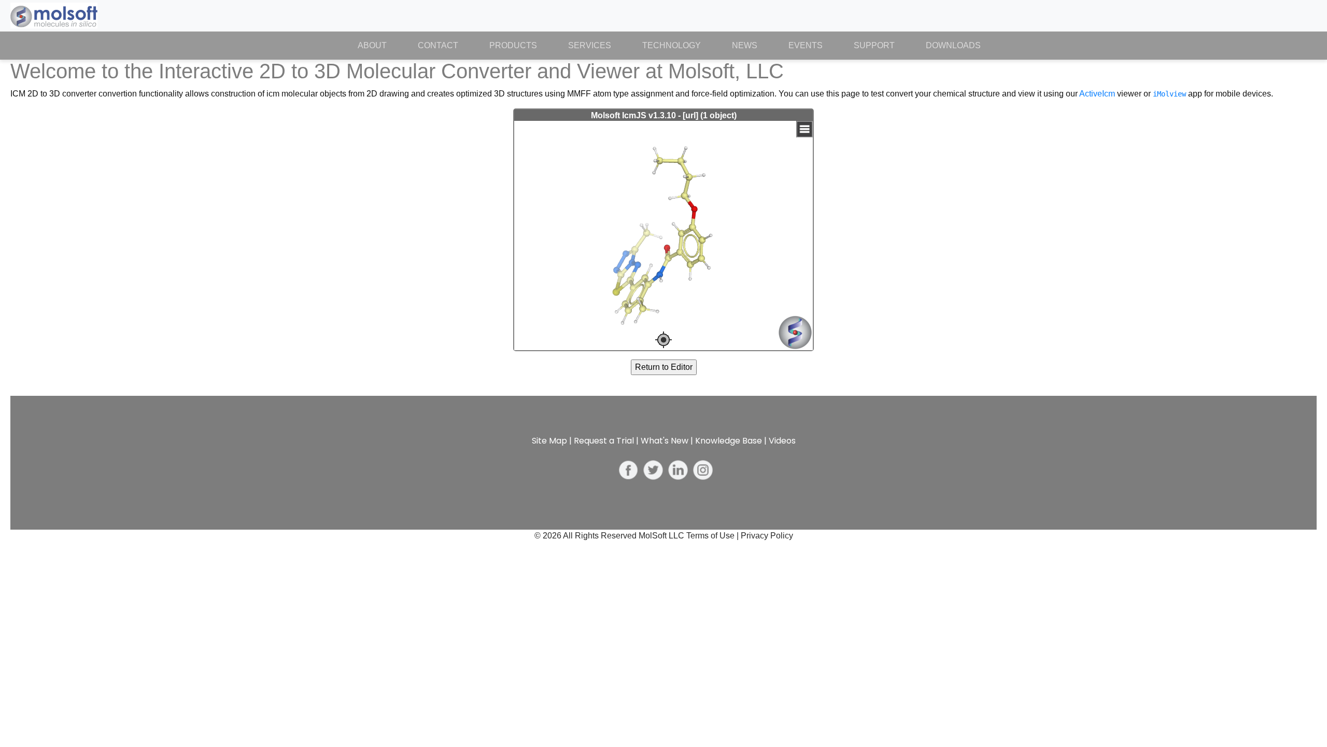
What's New (664, 441)
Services (589, 45)
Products (513, 45)
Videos (782, 441)
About (380, 45)
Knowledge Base (728, 441)
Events (805, 45)
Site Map (549, 441)
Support (874, 45)
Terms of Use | (713, 535)
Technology (671, 45)
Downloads (953, 45)
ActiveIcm (1097, 93)
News (744, 45)
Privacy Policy (767, 535)
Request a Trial (604, 441)
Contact (438, 45)
